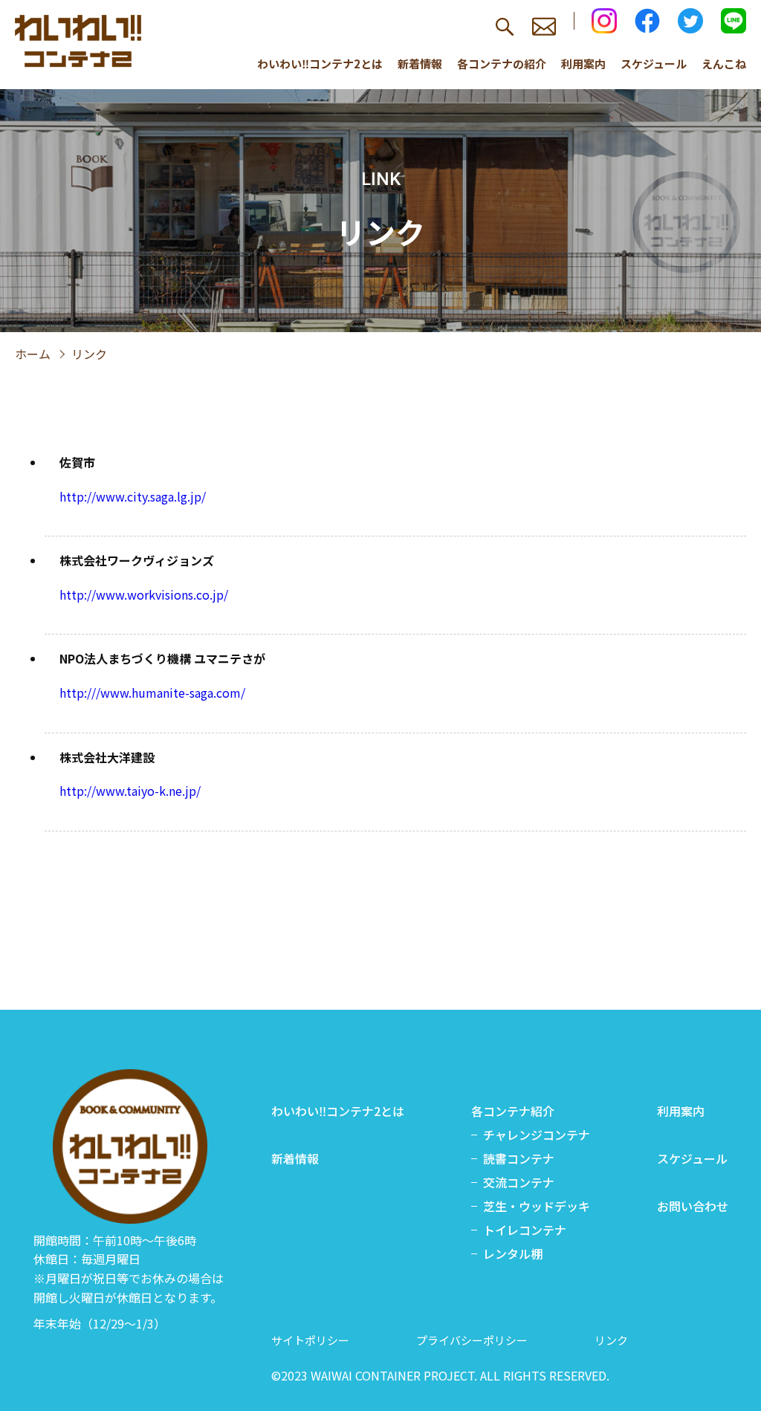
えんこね (724, 63)
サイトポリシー (310, 1340)
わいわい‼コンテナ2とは (320, 63)
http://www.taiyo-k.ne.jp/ (130, 790)
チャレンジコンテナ (536, 1135)
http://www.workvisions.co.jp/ (143, 594)
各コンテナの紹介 (501, 63)
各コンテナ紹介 (512, 1111)
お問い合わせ (692, 1206)
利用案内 (583, 63)
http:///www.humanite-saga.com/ (152, 692)
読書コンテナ (518, 1158)
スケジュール (654, 63)
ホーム (33, 354)
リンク (611, 1340)
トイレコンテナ (524, 1230)
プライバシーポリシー (472, 1340)
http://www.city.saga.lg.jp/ (132, 496)
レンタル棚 (513, 1253)
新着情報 (420, 63)
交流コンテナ (518, 1182)
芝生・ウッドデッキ (536, 1206)
